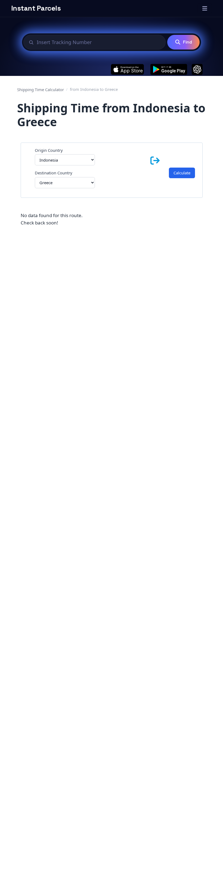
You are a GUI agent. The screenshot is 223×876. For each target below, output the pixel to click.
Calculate (182, 172)
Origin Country (49, 150)
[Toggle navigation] (204, 8)
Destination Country (53, 172)
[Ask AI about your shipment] (197, 69)
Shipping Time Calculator (40, 89)
